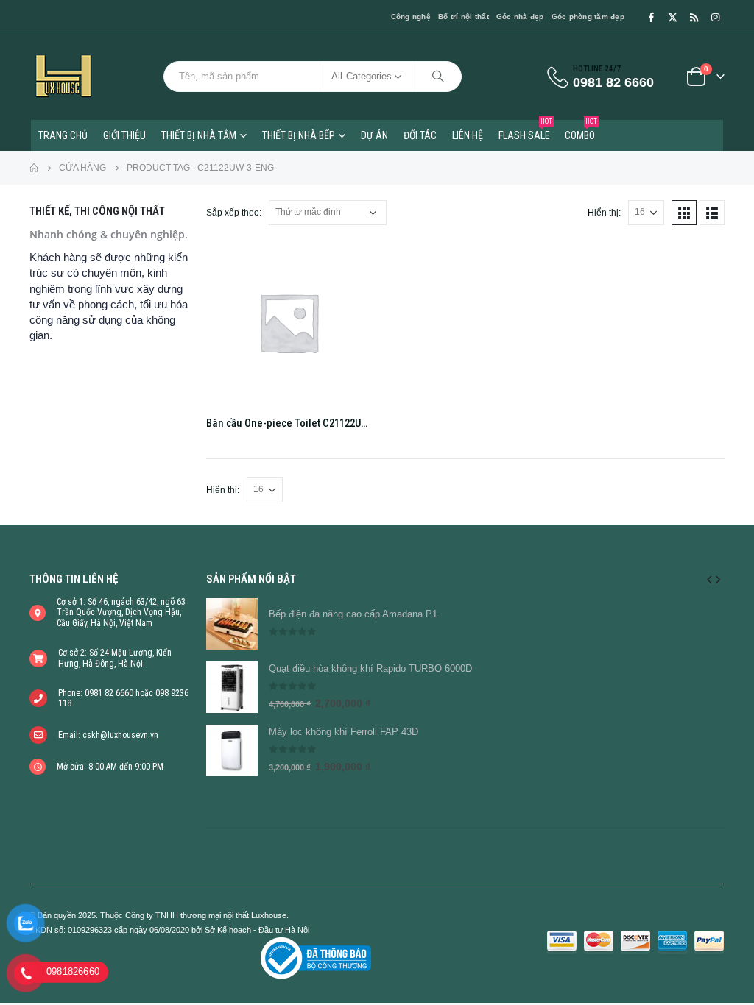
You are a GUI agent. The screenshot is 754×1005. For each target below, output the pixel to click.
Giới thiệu (124, 135)
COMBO (581, 130)
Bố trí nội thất (463, 17)
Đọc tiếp (347, 264)
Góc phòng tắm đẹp (588, 17)
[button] (709, 579)
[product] (288, 322)
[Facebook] (650, 16)
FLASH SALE (525, 130)
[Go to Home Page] (33, 168)
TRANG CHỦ (63, 135)
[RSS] (693, 16)
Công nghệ (411, 17)
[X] (672, 16)
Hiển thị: (604, 212)
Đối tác (420, 135)
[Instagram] (715, 16)
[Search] (438, 76)
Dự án (374, 135)
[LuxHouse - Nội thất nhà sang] (63, 76)
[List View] (712, 212)
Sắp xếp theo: (233, 212)
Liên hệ (467, 135)
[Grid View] (684, 212)
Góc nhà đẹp (520, 17)
